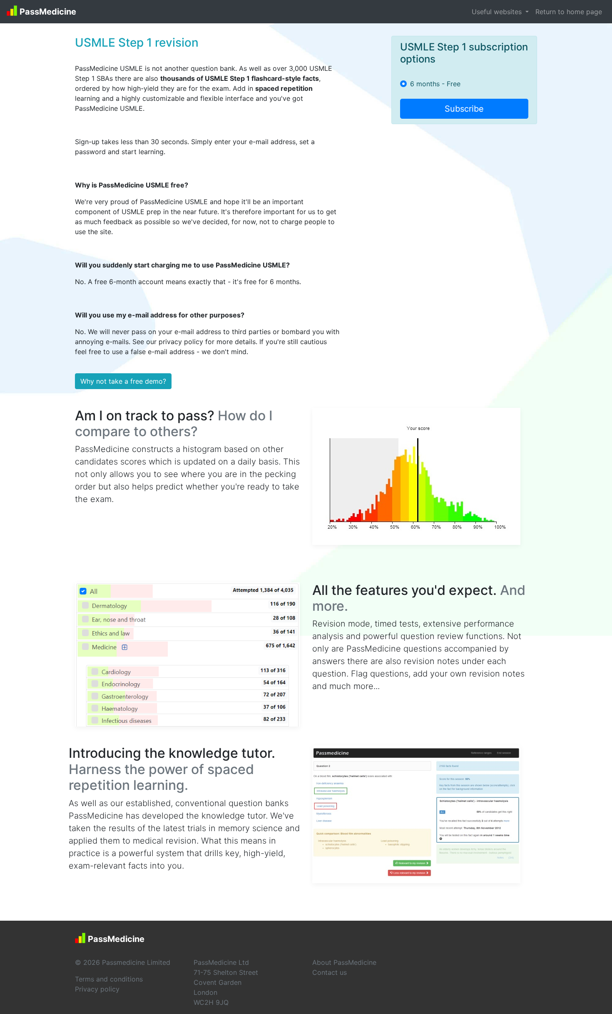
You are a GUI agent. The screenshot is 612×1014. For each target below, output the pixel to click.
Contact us (329, 972)
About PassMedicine (344, 962)
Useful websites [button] (498, 11)
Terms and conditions (109, 979)
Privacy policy (97, 989)
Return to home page (568, 11)
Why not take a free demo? (123, 381)
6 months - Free (435, 84)
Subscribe (464, 109)
